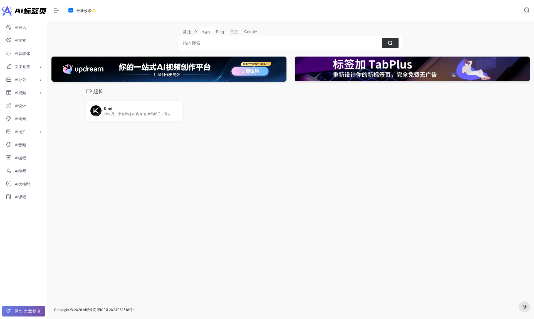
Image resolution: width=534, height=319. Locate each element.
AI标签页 (89, 310)
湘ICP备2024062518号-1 (116, 310)
